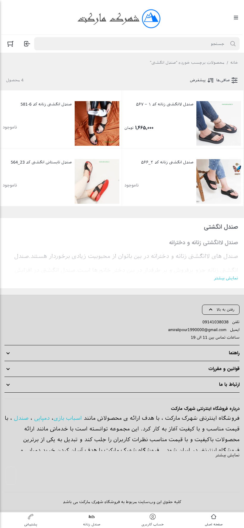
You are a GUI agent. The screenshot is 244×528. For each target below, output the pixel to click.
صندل (21, 418)
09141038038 (215, 322)
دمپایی (42, 418)
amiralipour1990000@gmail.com (197, 330)
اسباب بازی (68, 418)
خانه (234, 62)
